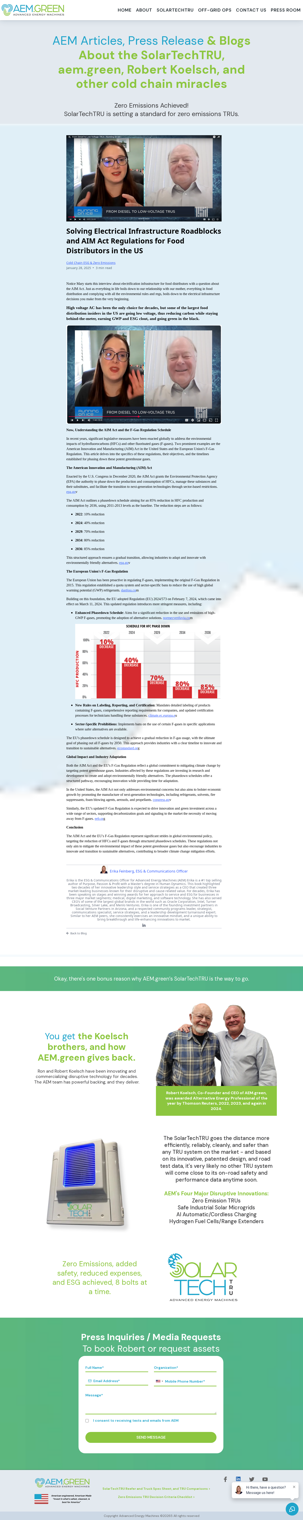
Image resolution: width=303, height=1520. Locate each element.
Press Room (286, 10)
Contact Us (251, 10)
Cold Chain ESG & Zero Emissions (91, 263)
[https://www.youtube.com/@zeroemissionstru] (265, 1479)
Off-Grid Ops (215, 10)
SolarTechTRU (175, 10)
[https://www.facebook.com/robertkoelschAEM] (225, 1479)
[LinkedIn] (144, 925)
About (144, 10)
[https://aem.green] (33, 10)
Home (125, 10)
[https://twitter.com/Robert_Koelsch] (251, 1479)
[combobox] (159, 1381)
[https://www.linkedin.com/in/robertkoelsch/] (238, 1479)
